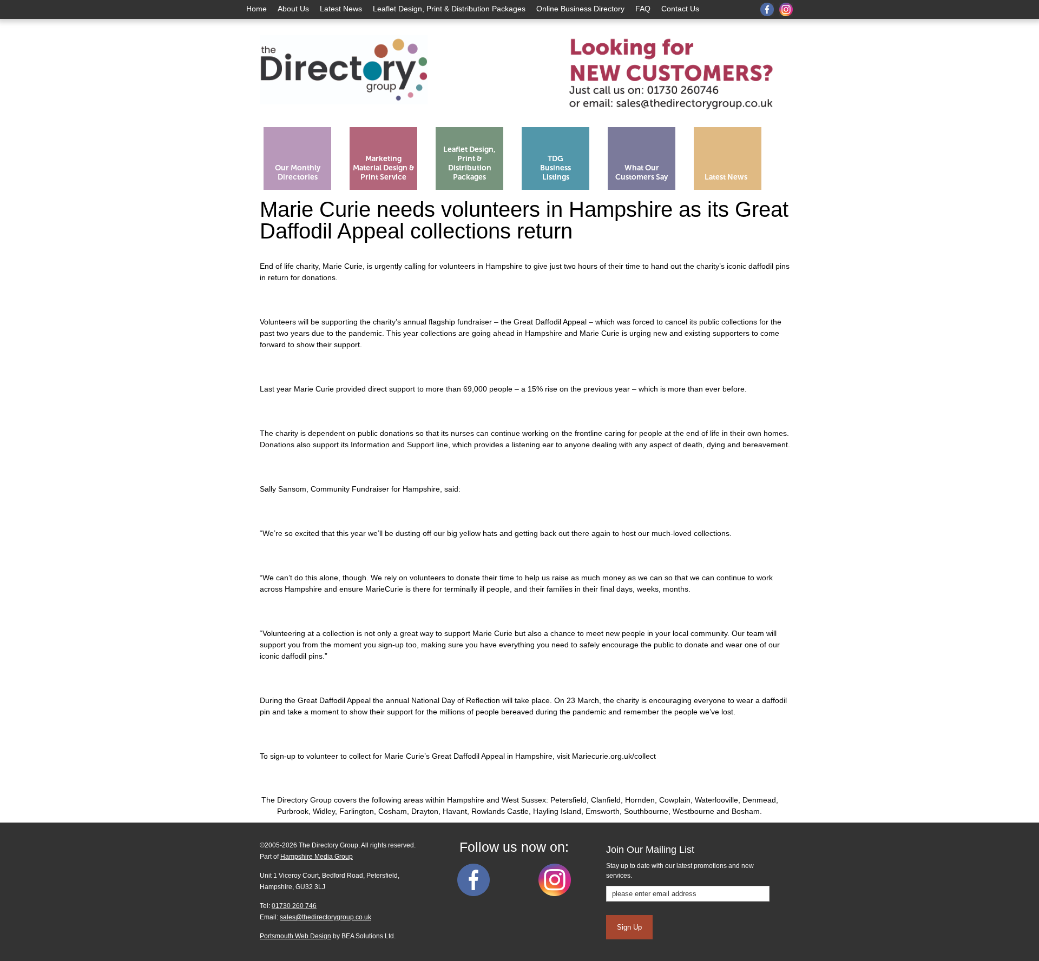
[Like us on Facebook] (473, 894)
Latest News (341, 8)
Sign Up (629, 927)
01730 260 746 (294, 906)
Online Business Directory (580, 8)
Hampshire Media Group (316, 856)
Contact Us (680, 8)
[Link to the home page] (343, 118)
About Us (293, 8)
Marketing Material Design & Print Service (384, 168)
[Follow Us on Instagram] (554, 894)
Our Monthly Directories (297, 172)
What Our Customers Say (641, 172)
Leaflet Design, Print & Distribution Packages (449, 8)
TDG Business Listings (555, 168)
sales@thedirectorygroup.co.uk (325, 917)
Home (256, 8)
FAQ (642, 8)
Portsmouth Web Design (295, 936)
